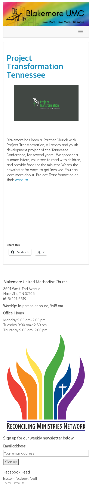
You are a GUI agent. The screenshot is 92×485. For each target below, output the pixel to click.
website (21, 179)
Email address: (14, 445)
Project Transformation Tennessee (35, 66)
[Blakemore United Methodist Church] (46, 14)
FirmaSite (18, 483)
